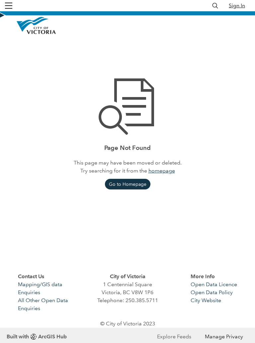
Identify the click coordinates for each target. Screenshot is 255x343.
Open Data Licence (214, 284)
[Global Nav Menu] (8, 5)
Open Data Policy (212, 292)
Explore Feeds (174, 336)
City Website (206, 300)
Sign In (237, 5)
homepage (161, 171)
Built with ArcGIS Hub (37, 336)
